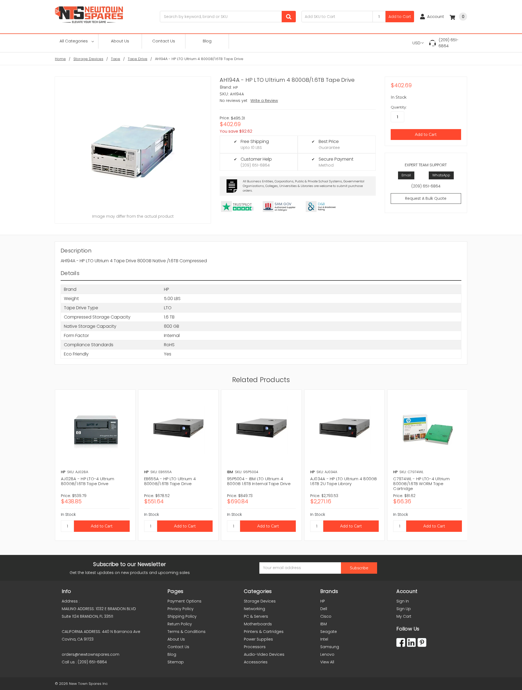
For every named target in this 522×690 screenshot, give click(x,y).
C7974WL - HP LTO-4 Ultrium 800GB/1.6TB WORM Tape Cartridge (421, 483)
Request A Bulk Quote (425, 198)
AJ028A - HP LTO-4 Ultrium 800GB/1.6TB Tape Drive (87, 481)
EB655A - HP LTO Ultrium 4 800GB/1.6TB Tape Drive (170, 481)
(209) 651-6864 (449, 43)
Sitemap (175, 662)
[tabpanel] (95, 465)
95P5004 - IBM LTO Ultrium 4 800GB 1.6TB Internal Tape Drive (259, 481)
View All (327, 662)
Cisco (325, 616)
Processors (255, 647)
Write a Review (264, 100)
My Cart (403, 616)
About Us (120, 41)
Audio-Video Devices (264, 654)
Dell (323, 608)
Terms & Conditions (186, 631)
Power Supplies (258, 639)
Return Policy (179, 624)
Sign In (402, 601)
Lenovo (327, 654)
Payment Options (184, 601)
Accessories (256, 662)
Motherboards (258, 624)
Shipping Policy (182, 616)
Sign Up (403, 608)
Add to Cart (400, 16)
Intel (324, 639)
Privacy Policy (180, 608)
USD (416, 43)
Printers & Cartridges (264, 631)
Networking (254, 608)
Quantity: (399, 107)
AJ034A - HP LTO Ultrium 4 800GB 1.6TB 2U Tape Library (343, 481)
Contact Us (163, 41)
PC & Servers (256, 616)
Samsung (329, 647)
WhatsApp (441, 175)
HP (322, 601)
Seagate (328, 631)
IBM (323, 624)
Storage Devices (260, 601)
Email (406, 175)
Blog (207, 41)
